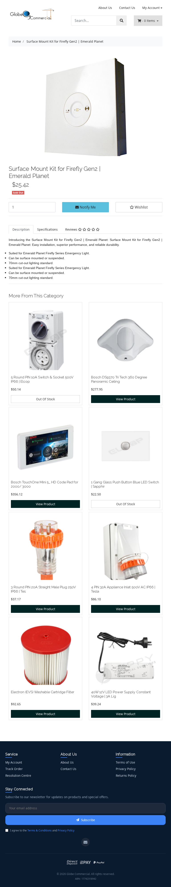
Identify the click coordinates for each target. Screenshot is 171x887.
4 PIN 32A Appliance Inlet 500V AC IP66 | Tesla (123, 589)
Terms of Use (125, 762)
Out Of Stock (45, 399)
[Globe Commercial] (32, 14)
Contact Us (127, 8)
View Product (125, 399)
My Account (151, 8)
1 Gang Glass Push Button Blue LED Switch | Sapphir (125, 484)
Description (21, 229)
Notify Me (87, 207)
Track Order (14, 769)
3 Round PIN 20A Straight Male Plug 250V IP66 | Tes (43, 589)
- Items (149, 21)
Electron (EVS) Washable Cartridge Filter (42, 692)
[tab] (21, 229)
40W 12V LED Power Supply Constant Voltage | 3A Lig (121, 694)
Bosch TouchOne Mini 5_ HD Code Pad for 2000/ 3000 (44, 484)
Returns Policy (126, 775)
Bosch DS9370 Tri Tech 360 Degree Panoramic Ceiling (119, 379)
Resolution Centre (18, 775)
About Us (105, 8)
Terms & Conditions (39, 830)
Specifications (47, 229)
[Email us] (85, 842)
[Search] (121, 20)
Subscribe (88, 820)
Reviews (71, 229)
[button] (139, 207)
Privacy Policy (126, 769)
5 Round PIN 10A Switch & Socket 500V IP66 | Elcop (42, 379)
